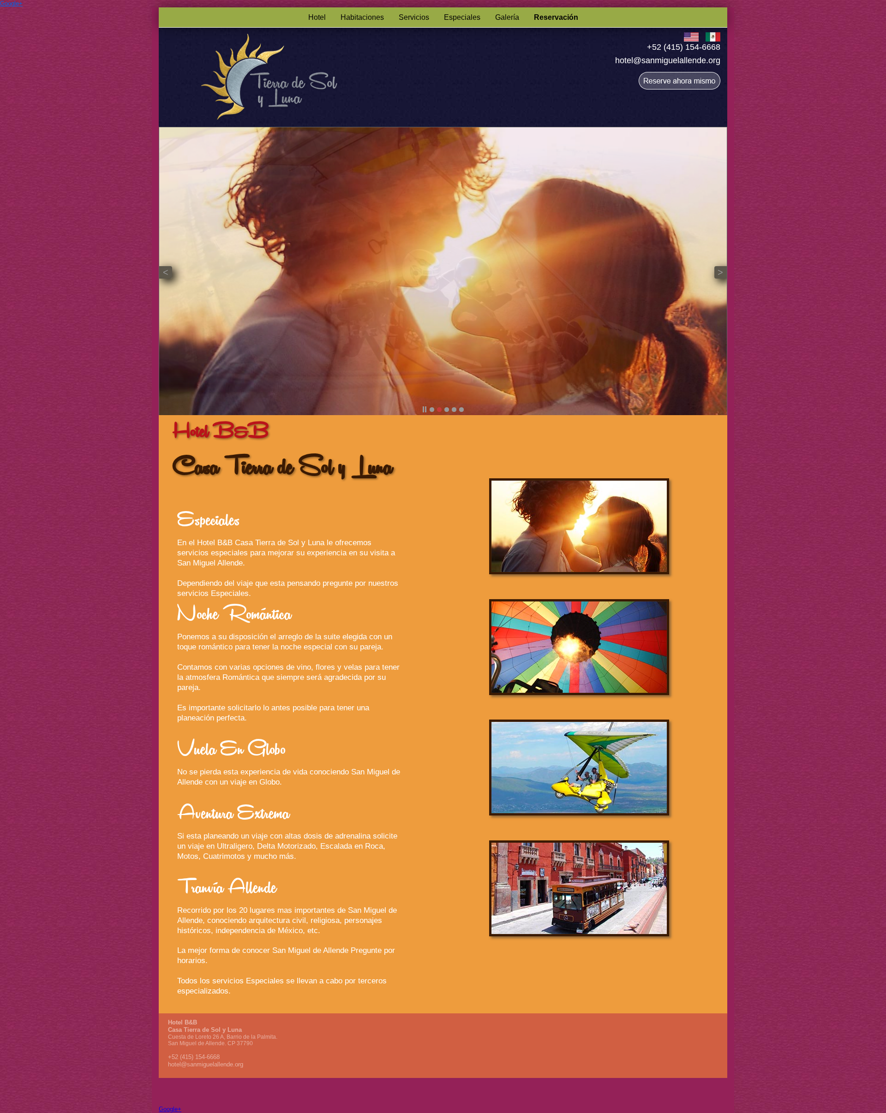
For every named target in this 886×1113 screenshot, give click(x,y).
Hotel (317, 17)
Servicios (414, 17)
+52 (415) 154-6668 (683, 47)
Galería (507, 17)
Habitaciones (362, 17)
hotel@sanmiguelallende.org (667, 60)
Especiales (462, 17)
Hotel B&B (182, 1022)
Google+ (11, 3)
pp (424, 409)
